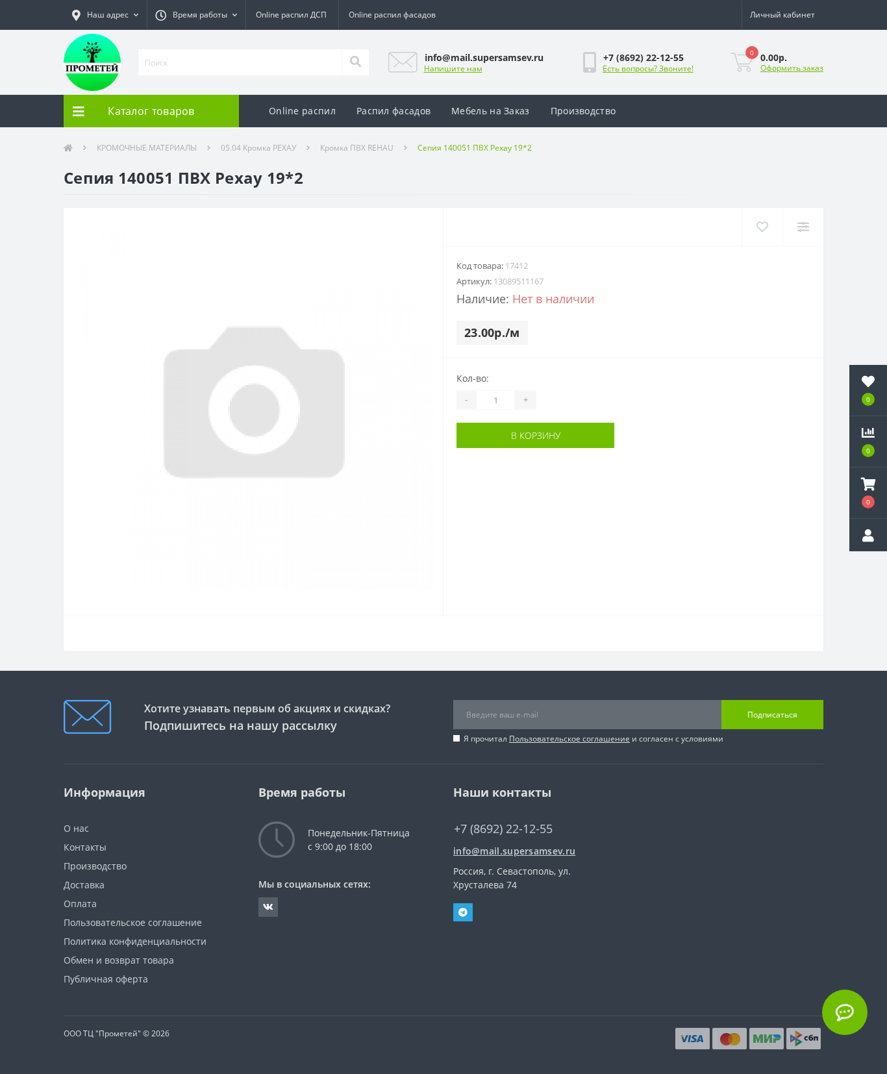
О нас (76, 828)
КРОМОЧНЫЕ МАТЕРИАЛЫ (147, 147)
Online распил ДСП (291, 14)
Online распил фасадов (392, 14)
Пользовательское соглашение (569, 738)
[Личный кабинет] (868, 535)
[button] (105, 15)
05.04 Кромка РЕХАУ (258, 147)
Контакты (85, 847)
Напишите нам (453, 68)
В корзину (535, 435)
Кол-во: (472, 378)
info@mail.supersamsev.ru (514, 851)
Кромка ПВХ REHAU (357, 147)
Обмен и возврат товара (119, 960)
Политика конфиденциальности (135, 941)
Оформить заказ (791, 67)
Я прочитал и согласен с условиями (593, 738)
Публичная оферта (106, 979)
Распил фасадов (393, 111)
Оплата (80, 903)
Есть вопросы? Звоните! (648, 68)
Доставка (84, 885)
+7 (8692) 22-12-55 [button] (503, 828)
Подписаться (772, 714)
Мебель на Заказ (490, 111)
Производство (583, 111)
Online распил (302, 111)
